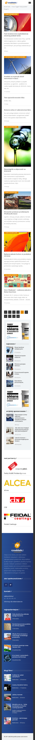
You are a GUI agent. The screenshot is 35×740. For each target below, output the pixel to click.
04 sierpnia (17, 377)
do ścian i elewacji (11, 275)
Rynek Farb (7, 6)
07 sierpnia (17, 352)
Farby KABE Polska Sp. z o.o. (15, 473)
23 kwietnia (23, 679)
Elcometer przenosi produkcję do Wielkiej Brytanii (16, 213)
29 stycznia (18, 434)
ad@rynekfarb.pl (8, 596)
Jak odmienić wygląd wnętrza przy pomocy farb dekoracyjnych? (22, 429)
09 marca (22, 723)
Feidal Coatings (10, 524)
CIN (5, 507)
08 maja (17, 425)
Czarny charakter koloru (20, 685)
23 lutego (6, 121)
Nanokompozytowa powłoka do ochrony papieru (21, 624)
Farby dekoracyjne (11, 126)
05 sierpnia (17, 369)
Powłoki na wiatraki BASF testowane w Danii (14, 77)
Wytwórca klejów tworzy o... (20, 364)
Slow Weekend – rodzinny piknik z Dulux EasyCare (17, 291)
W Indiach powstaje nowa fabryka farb (20, 646)
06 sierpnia (17, 361)
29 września (15, 618)
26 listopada (18, 444)
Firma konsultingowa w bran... (22, 373)
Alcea (6, 490)
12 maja (6, 104)
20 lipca (6, 51)
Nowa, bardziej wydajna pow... (19, 348)
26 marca (22, 697)
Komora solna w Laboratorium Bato (17, 110)
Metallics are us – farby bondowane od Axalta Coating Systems (19, 705)
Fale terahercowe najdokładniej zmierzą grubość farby (16, 35)
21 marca (14, 713)
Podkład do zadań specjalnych (18, 675)
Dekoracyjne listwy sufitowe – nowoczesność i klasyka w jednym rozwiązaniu (21, 418)
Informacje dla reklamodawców (13, 601)
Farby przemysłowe (11, 14)
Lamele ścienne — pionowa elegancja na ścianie (21, 439)
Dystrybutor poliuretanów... (19, 381)
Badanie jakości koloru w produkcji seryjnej (17, 255)
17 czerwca (7, 91)
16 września (15, 640)
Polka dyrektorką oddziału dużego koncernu (20, 615)
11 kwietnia (23, 688)
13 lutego (6, 186)
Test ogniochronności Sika (14, 98)
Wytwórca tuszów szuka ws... (20, 356)
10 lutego (6, 227)
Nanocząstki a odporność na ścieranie (15, 170)
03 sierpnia (17, 386)
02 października (16, 660)
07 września (7, 269)
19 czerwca (7, 303)
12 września (15, 628)
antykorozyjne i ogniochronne (15, 57)
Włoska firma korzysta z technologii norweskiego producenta (20, 635)
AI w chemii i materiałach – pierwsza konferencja (20, 656)
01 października (16, 650)
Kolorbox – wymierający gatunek (19, 719)
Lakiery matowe (17, 694)
